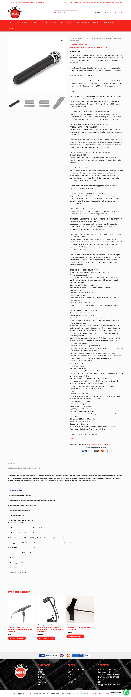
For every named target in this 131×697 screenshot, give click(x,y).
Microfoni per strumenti (94, 38)
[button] (62, 40)
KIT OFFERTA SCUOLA (76, 669)
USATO (11, 28)
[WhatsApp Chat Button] (126, 692)
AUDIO (77, 23)
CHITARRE (33, 23)
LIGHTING (69, 23)
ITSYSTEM (27, 694)
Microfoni (82, 38)
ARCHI (10, 23)
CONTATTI (107, 12)
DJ (40, 23)
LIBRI (62, 23)
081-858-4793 (87, 2)
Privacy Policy (97, 694)
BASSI (17, 23)
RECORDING (96, 23)
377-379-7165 (72, 2)
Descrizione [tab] (12, 463)
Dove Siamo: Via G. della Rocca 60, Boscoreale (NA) (27, 2)
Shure (108, 444)
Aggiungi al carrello (17, 638)
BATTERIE (25, 23)
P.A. (76, 38)
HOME (97, 12)
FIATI (45, 23)
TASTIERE (111, 23)
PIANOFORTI (85, 23)
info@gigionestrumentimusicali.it (111, 2)
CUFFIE (105, 23)
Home (72, 38)
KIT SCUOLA (53, 23)
